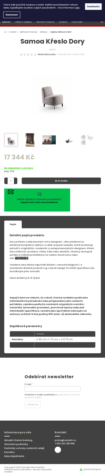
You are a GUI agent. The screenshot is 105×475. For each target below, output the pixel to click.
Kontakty (9, 452)
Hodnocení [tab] (34, 224)
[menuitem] (6, 22)
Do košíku (63, 180)
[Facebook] (58, 450)
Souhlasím (93, 6)
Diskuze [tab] (56, 224)
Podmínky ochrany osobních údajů (24, 448)
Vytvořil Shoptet (92, 469)
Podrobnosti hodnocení (71, 54)
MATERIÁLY (21, 258)
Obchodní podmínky (16, 444)
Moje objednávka (14, 456)
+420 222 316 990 (65, 443)
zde (77, 7)
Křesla (40, 333)
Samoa (52, 49)
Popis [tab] (13, 224)
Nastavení (12, 14)
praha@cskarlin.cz (65, 440)
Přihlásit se (32, 404)
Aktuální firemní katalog (18, 440)
